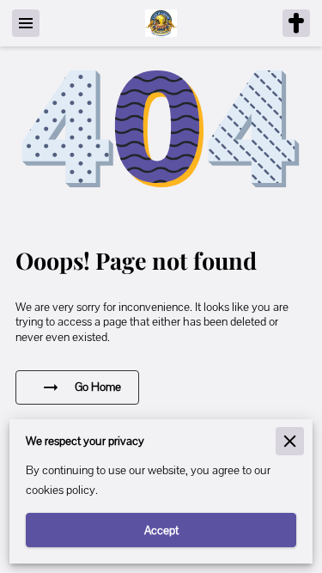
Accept (161, 530)
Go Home (98, 386)
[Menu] (25, 23)
